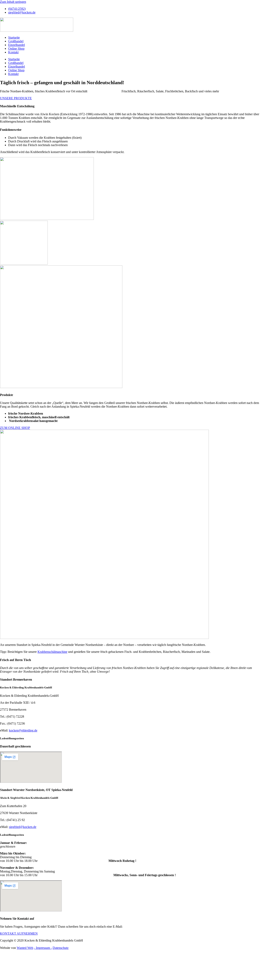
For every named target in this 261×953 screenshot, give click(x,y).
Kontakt (13, 52)
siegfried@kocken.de (22, 827)
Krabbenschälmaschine (52, 651)
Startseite (14, 37)
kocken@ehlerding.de (23, 730)
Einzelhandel (16, 45)
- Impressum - (43, 948)
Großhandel (15, 41)
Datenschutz (61, 948)
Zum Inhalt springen (13, 1)
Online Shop (16, 48)
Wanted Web (25, 948)
